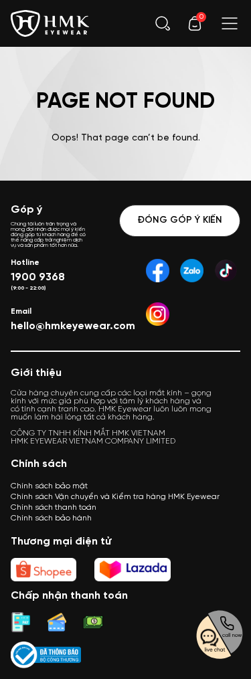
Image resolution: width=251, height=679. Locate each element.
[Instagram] (157, 314)
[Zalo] (191, 270)
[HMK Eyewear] (50, 21)
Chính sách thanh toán (53, 507)
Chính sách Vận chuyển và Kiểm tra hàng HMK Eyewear (115, 496)
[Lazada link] (132, 569)
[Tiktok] (226, 270)
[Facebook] (157, 270)
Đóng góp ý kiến (179, 220)
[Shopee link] (43, 569)
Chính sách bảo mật (49, 486)
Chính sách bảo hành (51, 518)
